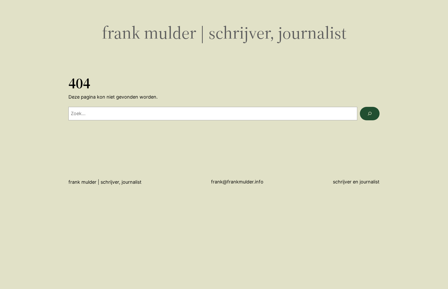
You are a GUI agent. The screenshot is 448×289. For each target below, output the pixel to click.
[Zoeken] (370, 113)
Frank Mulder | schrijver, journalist (224, 33)
